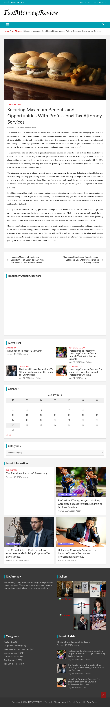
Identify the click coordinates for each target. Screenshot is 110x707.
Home (81, 2)
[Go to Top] (103, 695)
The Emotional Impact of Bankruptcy (24, 351)
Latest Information (17, 463)
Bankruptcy (11, 348)
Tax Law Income (100, 2)
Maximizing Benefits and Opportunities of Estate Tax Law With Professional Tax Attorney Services (81, 260)
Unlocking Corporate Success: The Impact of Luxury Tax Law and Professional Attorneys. (85, 372)
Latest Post (14, 343)
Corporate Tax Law (77, 348)
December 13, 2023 (15, 128)
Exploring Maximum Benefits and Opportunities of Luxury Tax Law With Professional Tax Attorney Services (27, 260)
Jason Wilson (30, 128)
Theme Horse (60, 702)
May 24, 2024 (24, 378)
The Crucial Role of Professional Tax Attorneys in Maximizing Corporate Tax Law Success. (36, 372)
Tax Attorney (14, 104)
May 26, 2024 (74, 362)
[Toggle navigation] (7, 25)
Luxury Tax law (75, 367)
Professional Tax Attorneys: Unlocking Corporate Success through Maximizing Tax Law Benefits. (80, 504)
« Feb (8, 435)
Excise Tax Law (10, 653)
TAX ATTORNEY (35, 702)
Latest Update (67, 636)
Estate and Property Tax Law (16, 649)
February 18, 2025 (13, 354)
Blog (89, 2)
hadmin (25, 354)
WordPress (92, 702)
